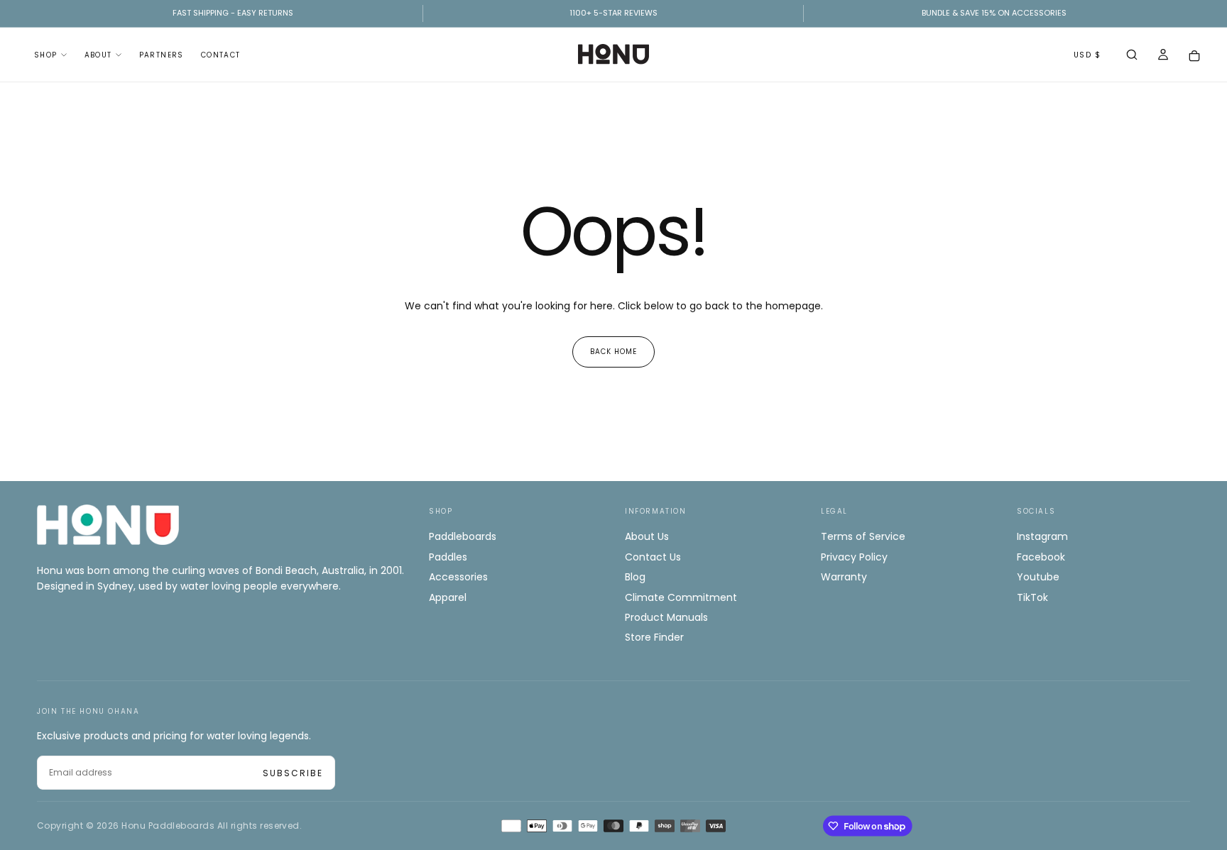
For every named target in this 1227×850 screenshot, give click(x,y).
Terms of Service (863, 536)
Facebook (1041, 557)
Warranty (844, 577)
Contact (221, 55)
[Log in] (1163, 56)
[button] (1132, 56)
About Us (647, 536)
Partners (161, 55)
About (98, 55)
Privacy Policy (854, 557)
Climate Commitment (681, 597)
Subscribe (293, 773)
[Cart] (1194, 55)
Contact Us (653, 557)
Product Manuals (666, 617)
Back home (613, 351)
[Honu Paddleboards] (108, 525)
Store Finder (654, 637)
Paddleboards (462, 536)
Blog (635, 577)
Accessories (458, 577)
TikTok (1032, 597)
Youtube (1038, 577)
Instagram (1042, 536)
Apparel (448, 597)
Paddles (448, 557)
